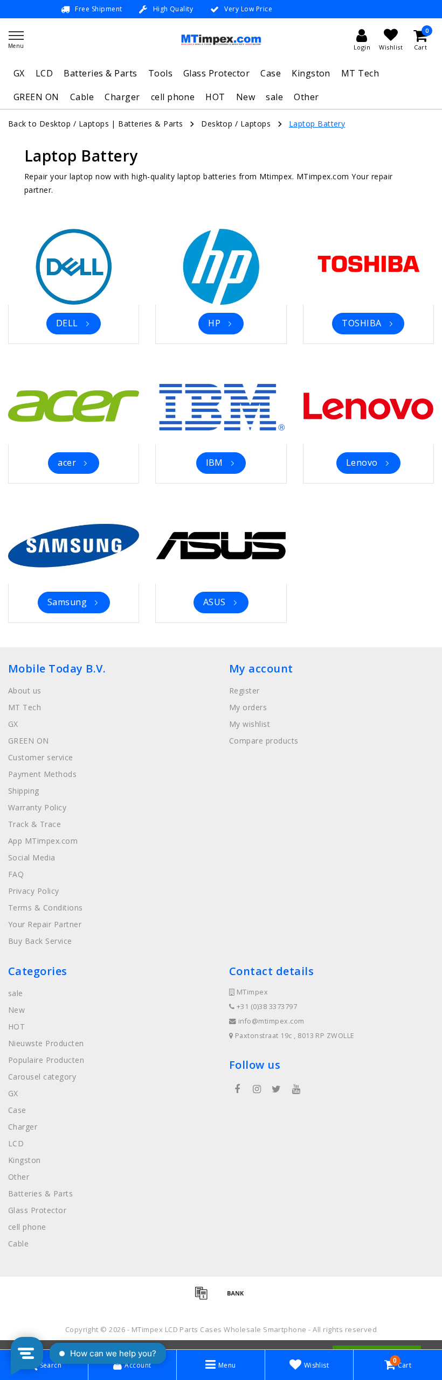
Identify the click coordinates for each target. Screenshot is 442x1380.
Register (244, 690)
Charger (122, 97)
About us (25, 690)
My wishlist (249, 724)
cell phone (173, 97)
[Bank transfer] (238, 1298)
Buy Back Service (40, 941)
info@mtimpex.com (271, 1021)
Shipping (23, 791)
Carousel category (42, 1076)
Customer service (40, 757)
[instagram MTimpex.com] (256, 1089)
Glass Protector (216, 73)
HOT (215, 97)
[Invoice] (205, 1298)
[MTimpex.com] (221, 40)
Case (270, 73)
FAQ (16, 874)
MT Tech (360, 73)
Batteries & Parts (100, 73)
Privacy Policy (33, 891)
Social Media (32, 857)
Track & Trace (34, 824)
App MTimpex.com (43, 841)
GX (19, 73)
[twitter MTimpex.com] (276, 1089)
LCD (44, 73)
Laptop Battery (317, 123)
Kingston (311, 73)
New (245, 97)
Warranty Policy (37, 807)
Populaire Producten (46, 1060)
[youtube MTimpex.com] (296, 1089)
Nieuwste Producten (46, 1043)
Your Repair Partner (44, 924)
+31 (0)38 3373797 (265, 1006)
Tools (160, 73)
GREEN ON (36, 97)
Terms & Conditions (45, 907)
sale (274, 97)
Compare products (264, 740)
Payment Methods (42, 774)
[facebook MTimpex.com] (237, 1089)
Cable (82, 97)
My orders (248, 707)
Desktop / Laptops (236, 123)
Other (306, 97)
